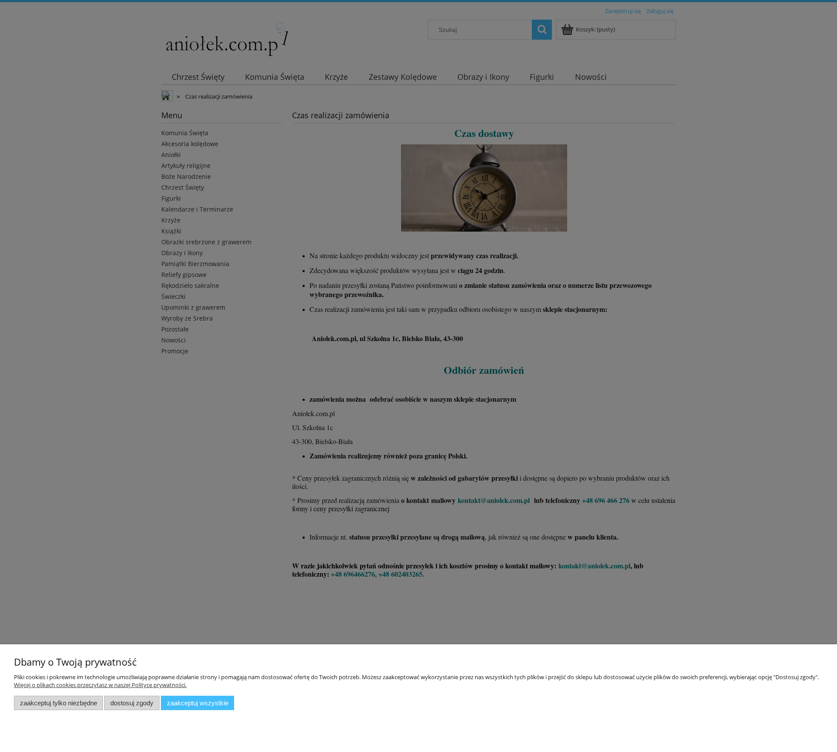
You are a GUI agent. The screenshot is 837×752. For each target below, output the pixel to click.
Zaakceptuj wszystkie (197, 703)
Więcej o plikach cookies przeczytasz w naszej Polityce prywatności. (100, 685)
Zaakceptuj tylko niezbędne (58, 703)
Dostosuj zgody (131, 703)
